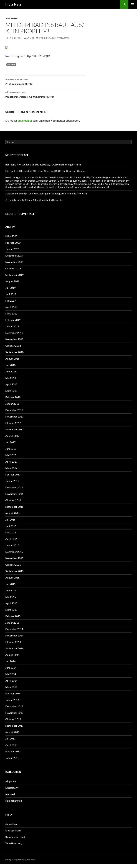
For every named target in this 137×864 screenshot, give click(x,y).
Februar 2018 (13, 397)
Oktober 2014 (13, 641)
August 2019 (12, 281)
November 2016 (14, 493)
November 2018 (14, 339)
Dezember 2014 (14, 629)
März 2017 (11, 468)
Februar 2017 (13, 474)
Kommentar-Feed (15, 836)
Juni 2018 (10, 371)
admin (30, 38)
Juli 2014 (10, 661)
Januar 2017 (12, 480)
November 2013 (14, 712)
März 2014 (11, 687)
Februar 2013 (13, 751)
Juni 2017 (10, 448)
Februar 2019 (13, 319)
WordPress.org (13, 843)
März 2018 (11, 390)
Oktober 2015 (13, 564)
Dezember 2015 (14, 551)
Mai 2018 (10, 377)
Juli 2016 (10, 519)
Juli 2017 (10, 442)
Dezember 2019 (14, 255)
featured (10, 794)
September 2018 (14, 352)
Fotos (11, 64)
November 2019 (14, 261)
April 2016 (11, 538)
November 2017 (14, 416)
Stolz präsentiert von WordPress (20, 859)
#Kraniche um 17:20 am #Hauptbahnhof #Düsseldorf (34, 199)
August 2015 (12, 577)
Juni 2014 (10, 667)
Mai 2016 (10, 532)
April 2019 (11, 307)
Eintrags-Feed (13, 830)
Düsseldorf (11, 787)
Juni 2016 (10, 526)
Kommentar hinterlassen (54, 38)
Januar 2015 (12, 622)
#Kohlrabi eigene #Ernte (18, 81)
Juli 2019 (10, 287)
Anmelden (11, 824)
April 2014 (11, 680)
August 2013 (12, 732)
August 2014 (12, 654)
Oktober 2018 (13, 345)
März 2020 (11, 236)
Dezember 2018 (14, 332)
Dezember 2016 (14, 487)
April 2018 (11, 384)
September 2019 (14, 274)
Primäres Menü (132, 4)
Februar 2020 (13, 242)
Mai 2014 (10, 674)
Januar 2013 (12, 757)
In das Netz (13, 4)
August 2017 (12, 435)
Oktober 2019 (13, 268)
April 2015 (11, 603)
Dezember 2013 (14, 706)
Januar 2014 (12, 699)
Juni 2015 (10, 590)
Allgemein (11, 18)
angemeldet (25, 120)
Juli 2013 (10, 738)
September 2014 (14, 648)
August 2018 (12, 358)
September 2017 (14, 429)
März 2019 (11, 313)
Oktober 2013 (13, 719)
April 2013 (11, 744)
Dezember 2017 (14, 410)
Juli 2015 (10, 583)
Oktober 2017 (13, 422)
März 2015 (11, 609)
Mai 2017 (10, 455)
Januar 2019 (12, 326)
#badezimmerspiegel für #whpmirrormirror (29, 94)
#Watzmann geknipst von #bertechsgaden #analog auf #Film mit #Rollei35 (46, 193)
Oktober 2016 (13, 500)
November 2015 (14, 558)
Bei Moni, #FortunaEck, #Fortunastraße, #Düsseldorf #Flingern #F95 (43, 164)
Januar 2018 (12, 403)
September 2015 (14, 571)
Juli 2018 (10, 365)
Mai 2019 (10, 300)
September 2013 (14, 725)
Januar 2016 (12, 545)
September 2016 (14, 506)
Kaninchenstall (13, 800)
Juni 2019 (10, 294)
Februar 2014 (13, 693)
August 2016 (12, 513)
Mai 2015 (10, 596)
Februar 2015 (13, 616)
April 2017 (11, 461)
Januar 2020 (12, 249)
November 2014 (14, 635)
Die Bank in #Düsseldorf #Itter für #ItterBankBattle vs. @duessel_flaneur (45, 170)
